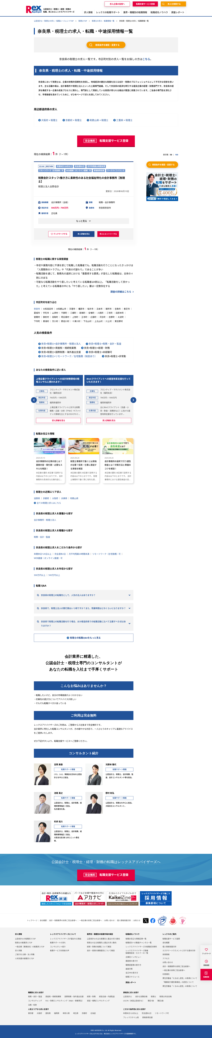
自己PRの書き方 (132, 973)
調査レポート (131, 982)
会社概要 (43, 920)
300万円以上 (39, 575)
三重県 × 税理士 (124, 120)
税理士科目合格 (166, 996)
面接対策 (129, 969)
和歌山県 (74, 498)
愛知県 (48, 1013)
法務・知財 (32, 1005)
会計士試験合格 (141, 996)
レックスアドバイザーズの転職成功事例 (141, 946)
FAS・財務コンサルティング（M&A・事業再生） (64, 1001)
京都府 (46, 498)
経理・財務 (91, 996)
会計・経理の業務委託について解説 (101, 950)
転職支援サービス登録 (171, 939)
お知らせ (136, 920)
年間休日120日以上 (42, 554)
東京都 (30, 1013)
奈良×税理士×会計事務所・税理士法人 (61, 343)
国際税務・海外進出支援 (74, 996)
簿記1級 (151, 1001)
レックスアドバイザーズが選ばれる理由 (65, 939)
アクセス (166, 958)
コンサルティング (35, 1001)
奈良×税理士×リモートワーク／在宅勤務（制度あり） (69, 356)
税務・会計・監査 (42, 537)
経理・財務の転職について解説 (99, 946)
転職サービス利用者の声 (59, 950)
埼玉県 (75, 1013)
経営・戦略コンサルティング (98, 1001)
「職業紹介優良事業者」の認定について (178, 982)
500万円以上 (54, 575)
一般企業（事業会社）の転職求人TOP (29, 946)
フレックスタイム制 (131, 1017)
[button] (34, 400)
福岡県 (56, 1013)
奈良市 (37, 308)
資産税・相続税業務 (53, 996)
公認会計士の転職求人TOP (25, 939)
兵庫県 (64, 498)
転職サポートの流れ (58, 942)
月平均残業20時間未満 (79, 554)
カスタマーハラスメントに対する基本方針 (179, 950)
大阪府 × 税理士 (49, 120)
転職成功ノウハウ (132, 934)
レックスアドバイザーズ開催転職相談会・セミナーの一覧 (137, 951)
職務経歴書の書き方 (133, 965)
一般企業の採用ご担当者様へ (90, 920)
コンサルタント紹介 (58, 946)
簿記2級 (160, 1001)
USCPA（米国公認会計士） (133, 1001)
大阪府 (55, 498)
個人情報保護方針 (124, 920)
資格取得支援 (147, 1017)
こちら (146, 59)
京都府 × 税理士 (73, 120)
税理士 (153, 996)
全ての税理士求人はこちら (49, 502)
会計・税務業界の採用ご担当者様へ (63, 920)
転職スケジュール (132, 977)
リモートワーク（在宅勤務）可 (106, 554)
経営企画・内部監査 (107, 996)
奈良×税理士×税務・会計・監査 (105, 343)
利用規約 (166, 974)
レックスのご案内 (169, 934)
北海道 (93, 1013)
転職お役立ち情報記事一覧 (136, 939)
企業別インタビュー (133, 957)
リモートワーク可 (162, 1013)
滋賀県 (37, 498)
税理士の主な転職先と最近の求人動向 (101, 942)
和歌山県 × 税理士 (99, 120)
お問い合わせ (109, 920)
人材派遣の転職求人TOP (24, 958)
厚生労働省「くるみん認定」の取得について (180, 986)
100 (176, 154)
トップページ (32, 920)
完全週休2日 (60, 554)
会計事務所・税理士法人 (45, 519)
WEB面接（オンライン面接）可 (48, 558)
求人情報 (18, 934)
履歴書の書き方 (132, 961)
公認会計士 (127, 996)
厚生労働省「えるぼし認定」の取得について (180, 978)
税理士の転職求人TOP (23, 942)
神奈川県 (66, 1013)
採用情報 (166, 954)
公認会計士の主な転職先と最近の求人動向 (103, 939)
